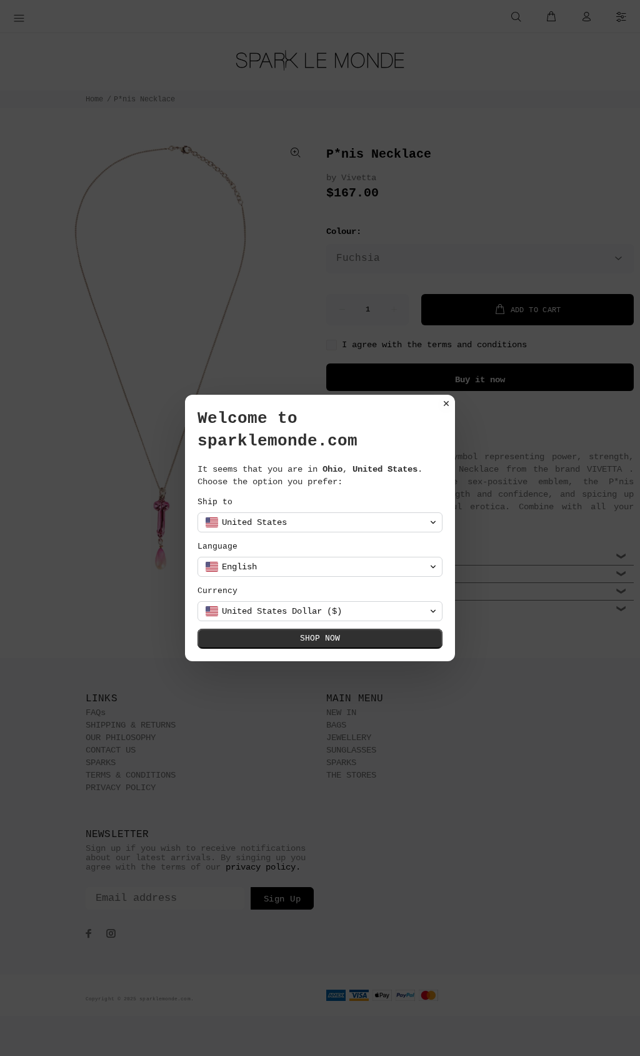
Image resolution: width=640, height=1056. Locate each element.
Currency (218, 591)
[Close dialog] (446, 403)
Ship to (215, 502)
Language (218, 546)
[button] (320, 522)
